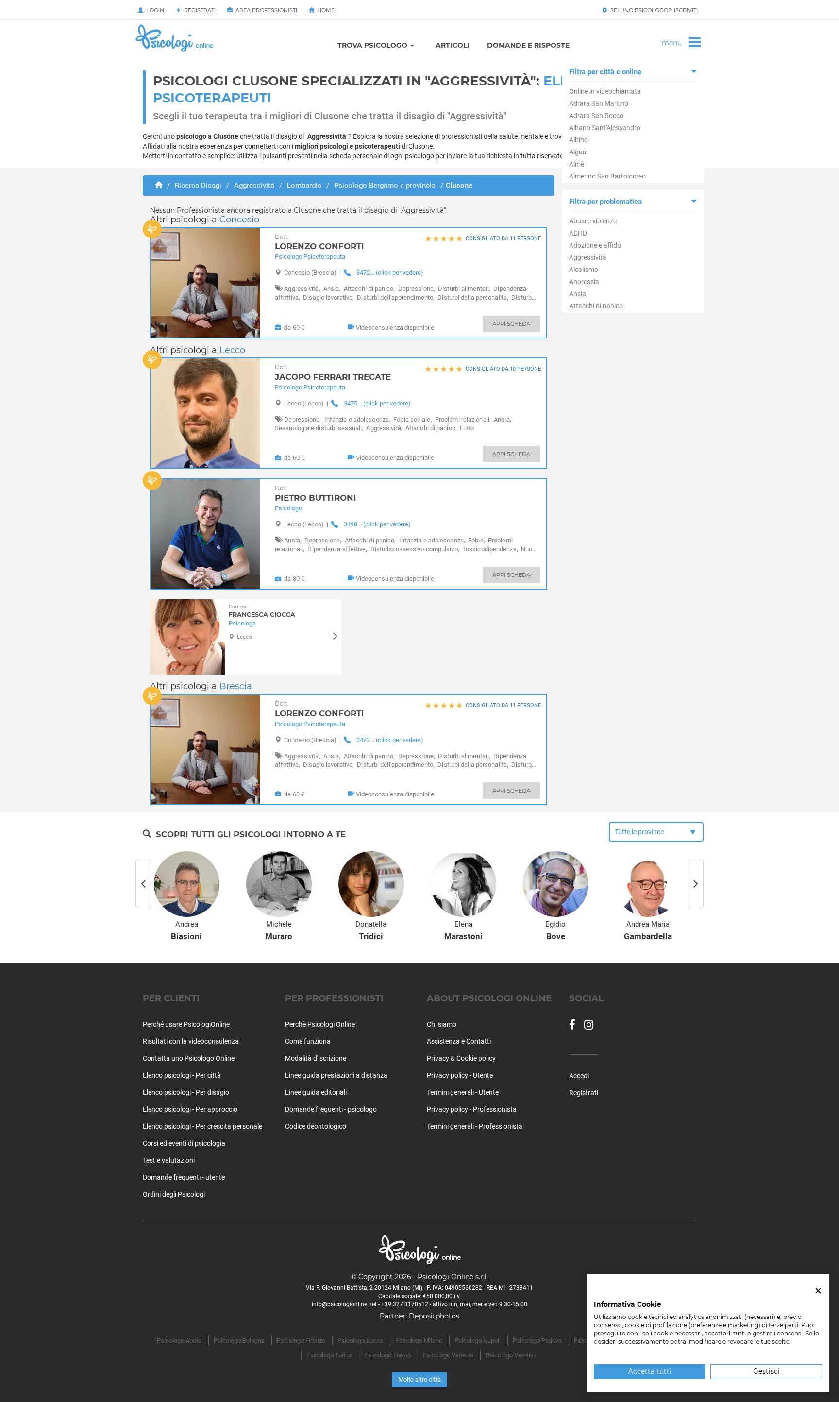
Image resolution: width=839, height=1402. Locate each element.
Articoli (453, 45)
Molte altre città (419, 1379)
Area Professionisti (265, 10)
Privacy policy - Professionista (472, 1109)
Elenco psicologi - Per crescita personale (202, 1126)
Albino (578, 140)
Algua (578, 152)
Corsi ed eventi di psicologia (184, 1143)
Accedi (579, 1076)
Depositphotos (434, 1316)
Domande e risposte (528, 45)
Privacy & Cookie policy (461, 1058)
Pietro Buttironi (315, 494)
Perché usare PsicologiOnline (186, 1024)
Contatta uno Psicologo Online (189, 1058)
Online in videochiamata (605, 91)
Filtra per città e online (605, 72)
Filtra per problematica (605, 201)
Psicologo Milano (418, 1340)
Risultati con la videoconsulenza (191, 1041)
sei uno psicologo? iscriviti (652, 10)
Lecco (232, 350)
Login (153, 10)
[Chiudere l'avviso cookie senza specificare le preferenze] (818, 1291)
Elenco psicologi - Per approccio (190, 1109)
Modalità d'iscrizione (315, 1058)
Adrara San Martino (598, 103)
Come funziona (308, 1041)
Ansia (577, 294)
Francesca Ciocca (262, 611)
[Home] (158, 185)
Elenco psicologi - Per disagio (186, 1092)
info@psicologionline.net (344, 1304)
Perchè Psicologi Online (320, 1024)
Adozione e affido (595, 245)
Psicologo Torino (329, 1355)
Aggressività (587, 257)
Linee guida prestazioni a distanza (336, 1075)
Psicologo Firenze (301, 1340)
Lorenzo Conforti (319, 243)
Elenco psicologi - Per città (182, 1075)
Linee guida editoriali (316, 1092)
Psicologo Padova (537, 1340)
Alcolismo (583, 269)
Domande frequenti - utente (184, 1177)
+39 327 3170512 (404, 1304)
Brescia (235, 686)
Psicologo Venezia (448, 1355)
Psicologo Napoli (477, 1340)
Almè (576, 164)
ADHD (578, 233)
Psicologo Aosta (179, 1340)
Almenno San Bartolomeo (607, 176)
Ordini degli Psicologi (174, 1194)
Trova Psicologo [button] (373, 45)
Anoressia (584, 282)
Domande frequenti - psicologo (331, 1109)
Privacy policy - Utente (460, 1075)
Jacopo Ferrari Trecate (333, 373)
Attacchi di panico (596, 306)
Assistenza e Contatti (459, 1041)
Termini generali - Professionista (474, 1126)
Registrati (198, 10)
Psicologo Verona (510, 1355)
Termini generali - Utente (463, 1092)
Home (324, 10)
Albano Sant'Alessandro (604, 128)
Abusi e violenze (593, 221)
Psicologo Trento (387, 1355)
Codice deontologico (315, 1126)
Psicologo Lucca (360, 1340)
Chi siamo (441, 1024)
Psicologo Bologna (239, 1340)
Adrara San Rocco (596, 115)
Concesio (239, 219)
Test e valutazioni (169, 1160)
